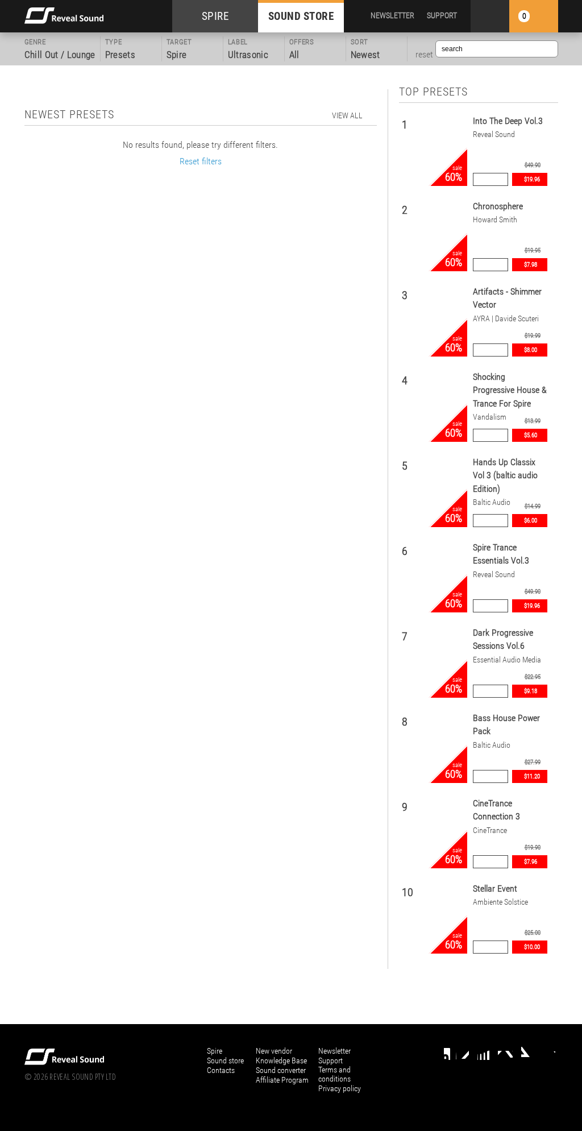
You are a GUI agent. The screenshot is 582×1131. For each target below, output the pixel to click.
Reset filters (201, 161)
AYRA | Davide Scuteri (506, 319)
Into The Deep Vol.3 (508, 120)
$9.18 (530, 691)
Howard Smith (495, 220)
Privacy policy (339, 1088)
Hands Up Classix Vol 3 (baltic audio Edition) (505, 475)
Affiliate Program (282, 1079)
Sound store (225, 1060)
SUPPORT (442, 15)
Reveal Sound (494, 134)
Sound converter (281, 1070)
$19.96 (532, 179)
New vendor (274, 1050)
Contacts (221, 1070)
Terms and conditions (334, 1074)
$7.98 (530, 264)
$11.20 (532, 776)
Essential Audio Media (507, 660)
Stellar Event (495, 888)
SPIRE (215, 16)
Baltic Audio (491, 502)
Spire (214, 1050)
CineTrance (490, 830)
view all (347, 115)
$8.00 (530, 350)
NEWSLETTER (392, 15)
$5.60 (530, 435)
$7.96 (530, 861)
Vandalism (489, 417)
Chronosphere (498, 206)
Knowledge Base (281, 1060)
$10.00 (532, 947)
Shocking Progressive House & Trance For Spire (510, 390)
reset (424, 54)
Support (330, 1060)
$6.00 (530, 520)
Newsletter (334, 1050)
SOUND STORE (301, 16)
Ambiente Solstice (500, 902)
